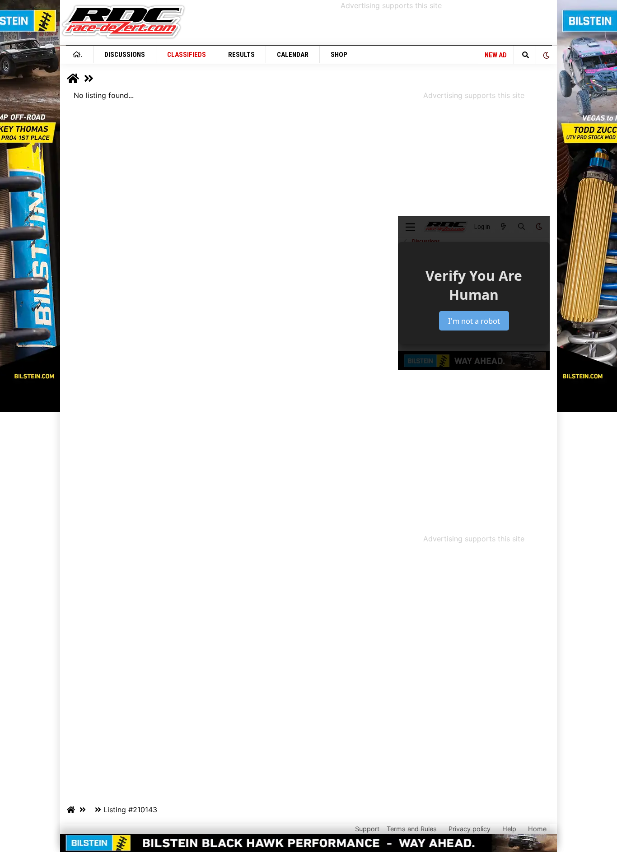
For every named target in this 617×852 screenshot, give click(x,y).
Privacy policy (470, 829)
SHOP (339, 55)
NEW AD (496, 55)
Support (367, 829)
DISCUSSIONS (124, 55)
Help (509, 829)
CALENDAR (292, 55)
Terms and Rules (412, 829)
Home (537, 829)
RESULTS (241, 55)
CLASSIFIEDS (186, 55)
